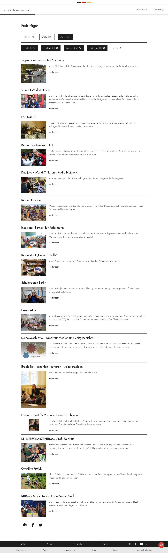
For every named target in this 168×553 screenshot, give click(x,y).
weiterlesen (54, 72)
